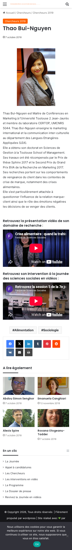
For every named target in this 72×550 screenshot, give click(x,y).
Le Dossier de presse (18, 491)
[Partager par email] (19, 352)
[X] (19, 344)
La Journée (12, 461)
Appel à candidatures (18, 467)
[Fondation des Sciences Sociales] (25, 4)
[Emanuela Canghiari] (53, 386)
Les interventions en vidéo (21, 479)
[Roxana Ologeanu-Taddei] (53, 418)
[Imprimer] (28, 352)
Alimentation (24, 330)
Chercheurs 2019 (43, 12)
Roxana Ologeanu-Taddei (51, 432)
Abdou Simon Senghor (18, 398)
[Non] (67, 536)
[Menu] (5, 5)
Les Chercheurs (15, 473)
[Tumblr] (38, 344)
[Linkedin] (28, 344)
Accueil (10, 12)
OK (37, 544)
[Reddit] (56, 344)
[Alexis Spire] (19, 418)
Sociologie (51, 330)
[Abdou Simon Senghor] (19, 386)
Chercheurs (24, 12)
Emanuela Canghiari (52, 398)
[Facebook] (10, 344)
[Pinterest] (47, 344)
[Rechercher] (67, 5)
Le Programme (14, 485)
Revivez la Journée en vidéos (23, 497)
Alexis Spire (11, 431)
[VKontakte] (10, 352)
